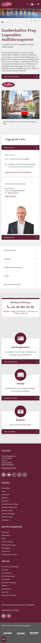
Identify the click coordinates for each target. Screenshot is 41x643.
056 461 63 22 (13, 193)
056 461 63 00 (7, 462)
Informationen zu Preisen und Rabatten (18, 172)
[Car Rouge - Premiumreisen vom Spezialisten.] (7, 4)
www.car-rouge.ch (8, 465)
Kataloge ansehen (10, 398)
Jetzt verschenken (10, 362)
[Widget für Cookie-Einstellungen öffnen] (3, 639)
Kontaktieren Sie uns (9, 468)
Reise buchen (9, 148)
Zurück (8, 22)
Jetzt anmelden (9, 432)
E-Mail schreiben (10, 196)
